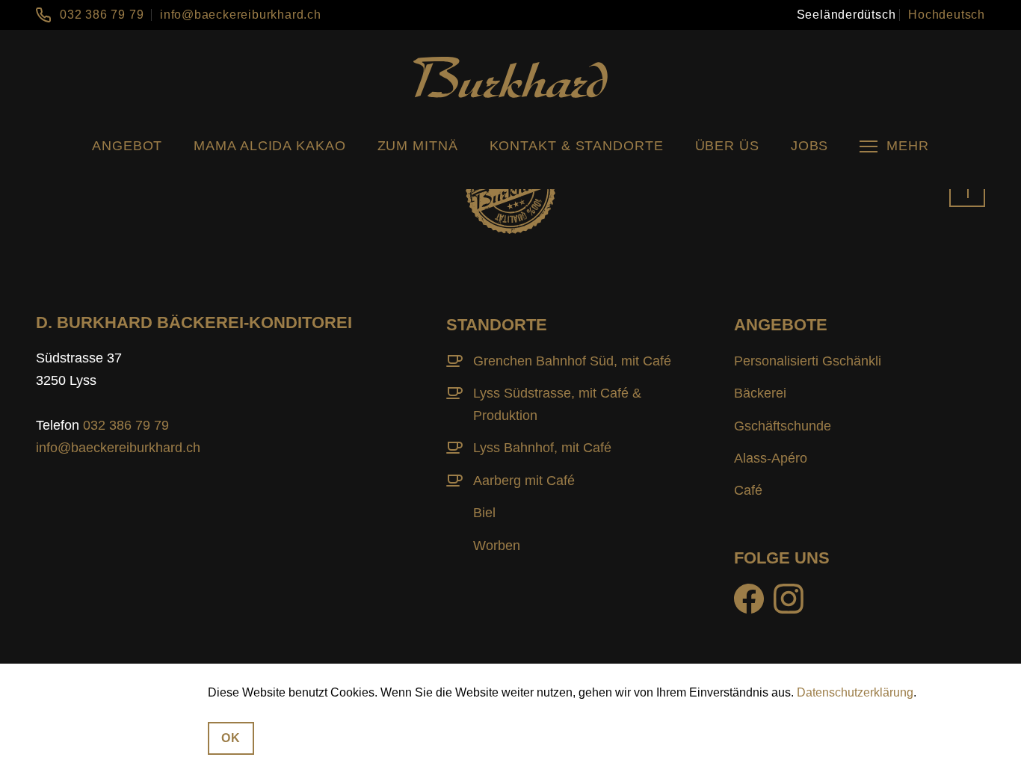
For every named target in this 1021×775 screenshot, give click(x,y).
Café (748, 490)
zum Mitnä (417, 145)
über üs (727, 145)
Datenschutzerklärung (855, 692)
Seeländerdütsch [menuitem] (846, 14)
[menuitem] (846, 14)
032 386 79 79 (102, 15)
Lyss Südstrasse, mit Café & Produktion (557, 404)
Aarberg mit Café (524, 480)
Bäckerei (760, 393)
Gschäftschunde (782, 426)
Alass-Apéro (770, 458)
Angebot (127, 145)
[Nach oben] (967, 189)
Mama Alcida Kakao (269, 145)
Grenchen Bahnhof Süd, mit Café (572, 360)
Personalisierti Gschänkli (807, 360)
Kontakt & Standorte (577, 145)
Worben (496, 545)
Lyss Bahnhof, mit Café (542, 447)
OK (231, 737)
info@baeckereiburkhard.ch (240, 15)
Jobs (810, 145)
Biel (484, 512)
